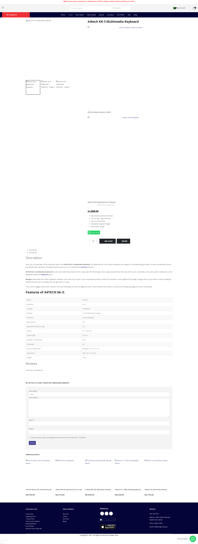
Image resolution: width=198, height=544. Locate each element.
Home (63, 15)
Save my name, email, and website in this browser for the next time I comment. (58, 438)
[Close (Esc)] (6, 540)
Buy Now (124, 241)
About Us (66, 514)
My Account (181, 8)
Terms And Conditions (33, 521)
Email (31, 429)
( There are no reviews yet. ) (106, 205)
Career (65, 516)
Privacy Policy (30, 519)
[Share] (4, 540)
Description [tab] (33, 250)
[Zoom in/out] (0, 540)
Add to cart (109, 241)
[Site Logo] (11, 8)
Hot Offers (120, 15)
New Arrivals (91, 15)
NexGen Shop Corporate (34, 528)
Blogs (64, 521)
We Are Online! (183, 539)
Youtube (106, 513)
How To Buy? (30, 526)
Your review (33, 398)
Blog (135, 15)
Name (31, 420)
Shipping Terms (31, 516)
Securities (110, 15)
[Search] (127, 8)
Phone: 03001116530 (156, 523)
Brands (101, 15)
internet (84, 267)
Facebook (102, 513)
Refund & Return (31, 524)
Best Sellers (80, 15)
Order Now (95, 232)
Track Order (29, 514)
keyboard (44, 275)
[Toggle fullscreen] (2, 540)
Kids (129, 15)
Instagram (111, 513)
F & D (70, 15)
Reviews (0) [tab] (33, 253)
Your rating (33, 391)
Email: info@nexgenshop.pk (158, 527)
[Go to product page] (39, 473)
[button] (26, 49)
